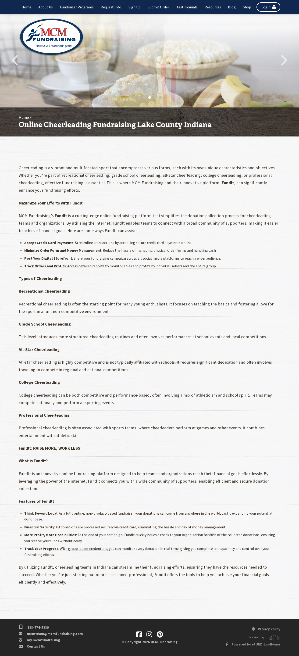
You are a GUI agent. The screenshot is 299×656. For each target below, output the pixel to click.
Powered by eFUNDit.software (255, 644)
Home (24, 117)
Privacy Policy (268, 629)
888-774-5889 (38, 627)
